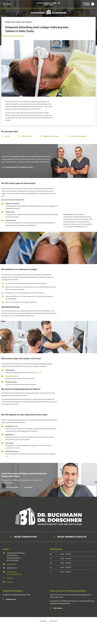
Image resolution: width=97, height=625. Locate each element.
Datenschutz (53, 621)
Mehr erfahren (57, 608)
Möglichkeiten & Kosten (51, 136)
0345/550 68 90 (11, 564)
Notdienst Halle (11, 599)
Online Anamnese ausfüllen (71, 537)
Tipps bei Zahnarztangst (78, 136)
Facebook (10, 578)
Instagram (10, 582)
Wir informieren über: (9, 131)
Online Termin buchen (11, 487)
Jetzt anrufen (28, 487)
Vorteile (7, 136)
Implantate (38, 372)
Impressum (43, 621)
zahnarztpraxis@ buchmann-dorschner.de (14, 573)
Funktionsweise (26, 136)
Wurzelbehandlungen (11, 376)
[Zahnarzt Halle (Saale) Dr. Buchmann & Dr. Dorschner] (48, 12)
